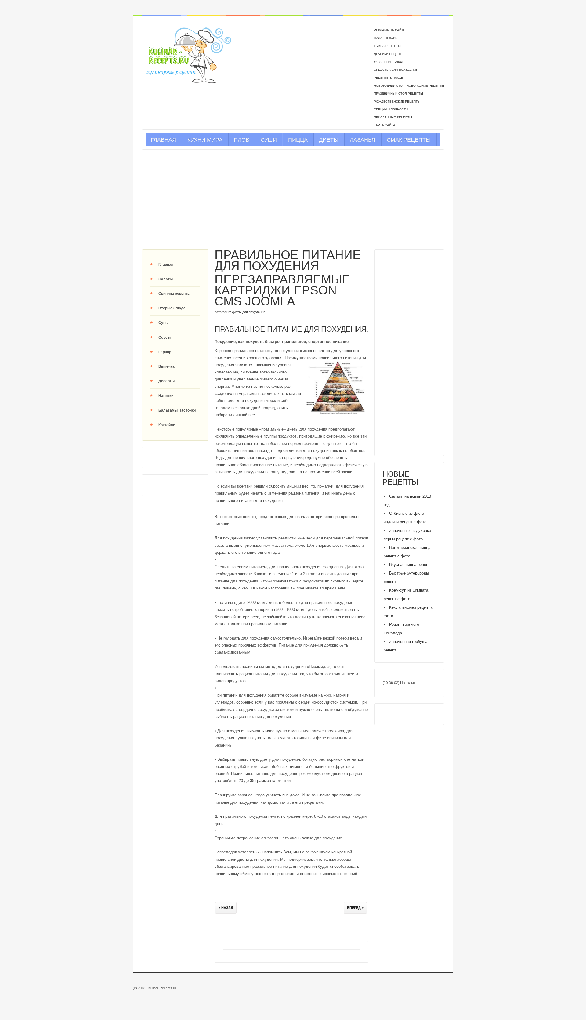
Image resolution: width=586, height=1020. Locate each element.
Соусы (164, 337)
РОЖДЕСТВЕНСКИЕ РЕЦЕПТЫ (397, 101)
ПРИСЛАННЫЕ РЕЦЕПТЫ (393, 117)
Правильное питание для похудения (288, 260)
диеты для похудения (248, 312)
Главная (165, 264)
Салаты (165, 279)
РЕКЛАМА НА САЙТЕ (389, 30)
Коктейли (166, 425)
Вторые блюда (172, 308)
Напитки (165, 396)
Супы (163, 323)
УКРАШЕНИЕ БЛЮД (388, 61)
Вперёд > (355, 908)
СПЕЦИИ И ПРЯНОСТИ (391, 109)
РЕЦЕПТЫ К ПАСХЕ (388, 77)
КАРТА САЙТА (384, 125)
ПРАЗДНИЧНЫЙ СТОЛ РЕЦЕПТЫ (398, 93)
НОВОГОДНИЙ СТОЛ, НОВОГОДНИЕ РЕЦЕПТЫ (409, 85)
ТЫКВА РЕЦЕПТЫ (387, 46)
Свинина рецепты (174, 293)
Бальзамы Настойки (177, 410)
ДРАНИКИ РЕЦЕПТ (388, 54)
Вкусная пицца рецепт (409, 564)
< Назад (226, 908)
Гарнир (164, 352)
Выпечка (166, 366)
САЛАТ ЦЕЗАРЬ (385, 38)
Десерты (166, 381)
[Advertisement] (293, 199)
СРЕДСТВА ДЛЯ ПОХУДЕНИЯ (396, 69)
